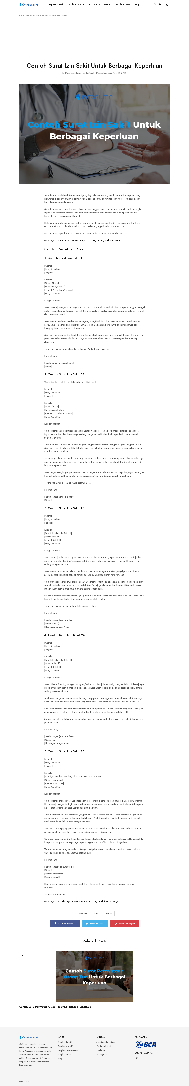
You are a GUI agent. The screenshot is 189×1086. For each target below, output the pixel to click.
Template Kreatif (55, 4)
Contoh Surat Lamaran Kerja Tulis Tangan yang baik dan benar (88, 240)
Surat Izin (108, 913)
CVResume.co (25, 1044)
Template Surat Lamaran (99, 4)
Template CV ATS (75, 4)
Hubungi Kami (102, 1054)
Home (21, 15)
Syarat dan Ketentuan (105, 1042)
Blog (136, 4)
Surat (96, 913)
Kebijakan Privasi (103, 1046)
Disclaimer (100, 1050)
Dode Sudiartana (72, 72)
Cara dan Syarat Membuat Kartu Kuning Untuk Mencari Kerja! (87, 901)
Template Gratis (122, 4)
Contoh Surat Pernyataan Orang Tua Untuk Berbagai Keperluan (55, 1007)
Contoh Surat (88, 72)
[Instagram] (136, 1059)
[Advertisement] (94, 38)
